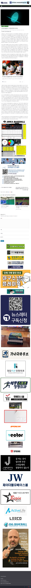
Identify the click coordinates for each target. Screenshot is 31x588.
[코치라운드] (1, 6)
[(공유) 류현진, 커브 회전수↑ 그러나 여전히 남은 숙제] (22, 197)
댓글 (1, 218)
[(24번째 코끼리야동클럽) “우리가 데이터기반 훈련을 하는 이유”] (7, 197)
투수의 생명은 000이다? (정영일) (7, 187)
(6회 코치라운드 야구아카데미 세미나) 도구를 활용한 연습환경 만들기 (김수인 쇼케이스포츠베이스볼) (21, 188)
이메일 (1, 233)
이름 (1, 229)
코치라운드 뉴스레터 (6, 26)
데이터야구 (3, 26)
